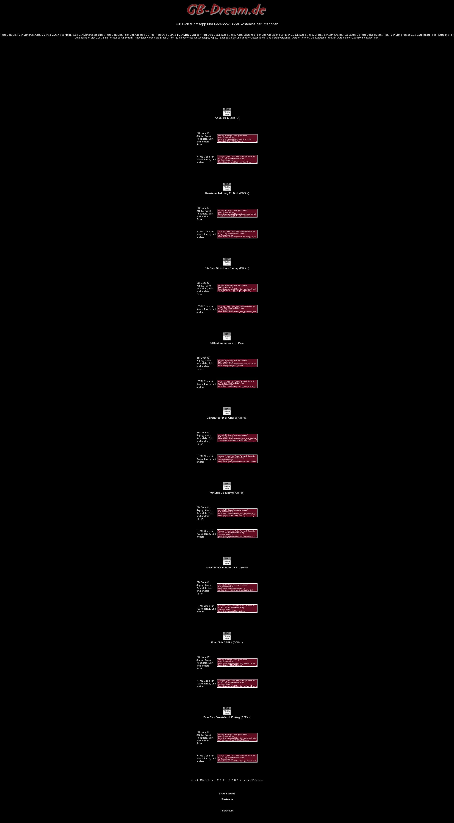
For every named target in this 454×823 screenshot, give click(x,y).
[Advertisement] (227, 75)
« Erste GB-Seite (200, 780)
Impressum (227, 810)
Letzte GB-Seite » (253, 780)
